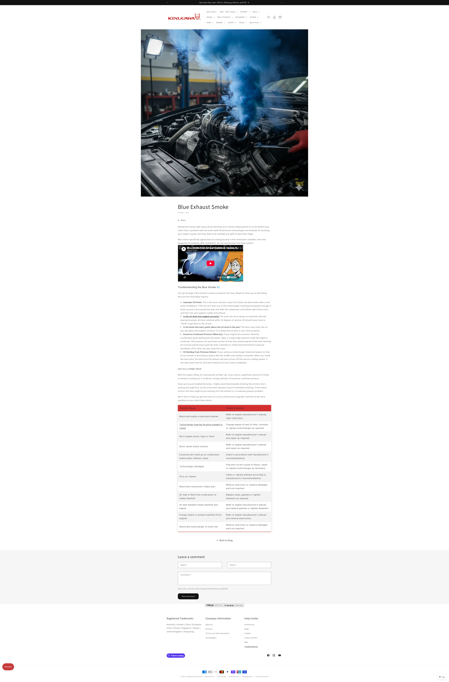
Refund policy (209, 676)
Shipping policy (247, 676)
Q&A (246, 642)
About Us (209, 624)
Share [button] (183, 220)
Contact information (262, 676)
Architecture (249, 624)
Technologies (211, 638)
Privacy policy (221, 676)
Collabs (247, 633)
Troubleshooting (251, 646)
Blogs (246, 629)
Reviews (209, 629)
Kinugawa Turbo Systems (194, 676)
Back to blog (226, 540)
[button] (228, 12)
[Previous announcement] (167, 2)
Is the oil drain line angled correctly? (201, 316)
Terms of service (234, 676)
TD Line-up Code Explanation (217, 633)
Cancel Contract (250, 638)
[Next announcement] (281, 2)
